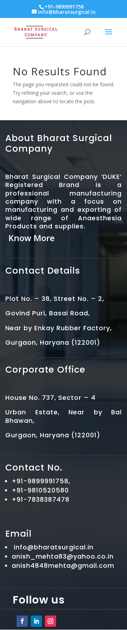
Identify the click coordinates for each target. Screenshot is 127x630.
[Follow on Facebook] (22, 621)
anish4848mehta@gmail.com (63, 565)
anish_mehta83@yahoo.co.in (63, 556)
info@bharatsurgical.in (53, 547)
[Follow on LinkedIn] (36, 621)
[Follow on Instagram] (50, 621)
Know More (31, 238)
